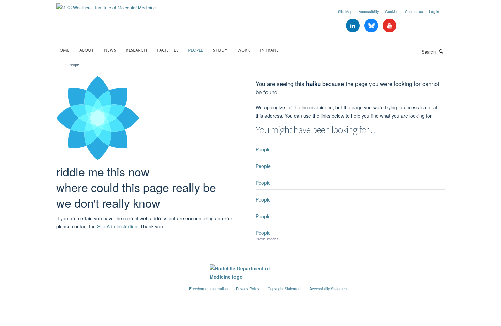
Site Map (345, 11)
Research (136, 49)
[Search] (441, 51)
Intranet (271, 49)
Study (220, 49)
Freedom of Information (208, 288)
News (110, 49)
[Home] (62, 65)
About (86, 49)
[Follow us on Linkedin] (353, 26)
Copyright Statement (284, 288)
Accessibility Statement (328, 288)
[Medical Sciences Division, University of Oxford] (117, 285)
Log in (434, 11)
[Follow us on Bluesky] (371, 26)
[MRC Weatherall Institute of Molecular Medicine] (106, 5)
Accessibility (369, 11)
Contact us (414, 11)
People (195, 49)
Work (243, 49)
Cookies (392, 11)
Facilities (167, 49)
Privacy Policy (247, 288)
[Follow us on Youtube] (389, 26)
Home (63, 49)
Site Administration (117, 226)
